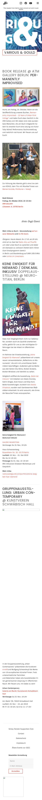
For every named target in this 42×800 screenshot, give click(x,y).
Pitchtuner (19, 189)
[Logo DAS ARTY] (5, 3)
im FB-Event (23, 234)
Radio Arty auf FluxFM (27, 242)
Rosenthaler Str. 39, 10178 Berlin (15, 452)
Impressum (21, 743)
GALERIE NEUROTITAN (10, 442)
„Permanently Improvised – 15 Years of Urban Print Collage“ (19, 115)
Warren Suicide (8, 189)
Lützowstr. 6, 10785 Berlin (12, 207)
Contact (21, 734)
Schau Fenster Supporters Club (21, 729)
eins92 (5, 669)
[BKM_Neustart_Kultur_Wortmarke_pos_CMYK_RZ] (21, 787)
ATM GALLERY (7, 204)
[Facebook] (25, 3)
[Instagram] (20, 3)
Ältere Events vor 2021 (21, 748)
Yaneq (28, 189)
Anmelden (16, 771)
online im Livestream (15, 256)
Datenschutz (21, 738)
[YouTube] (30, 3)
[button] (37, 3)
